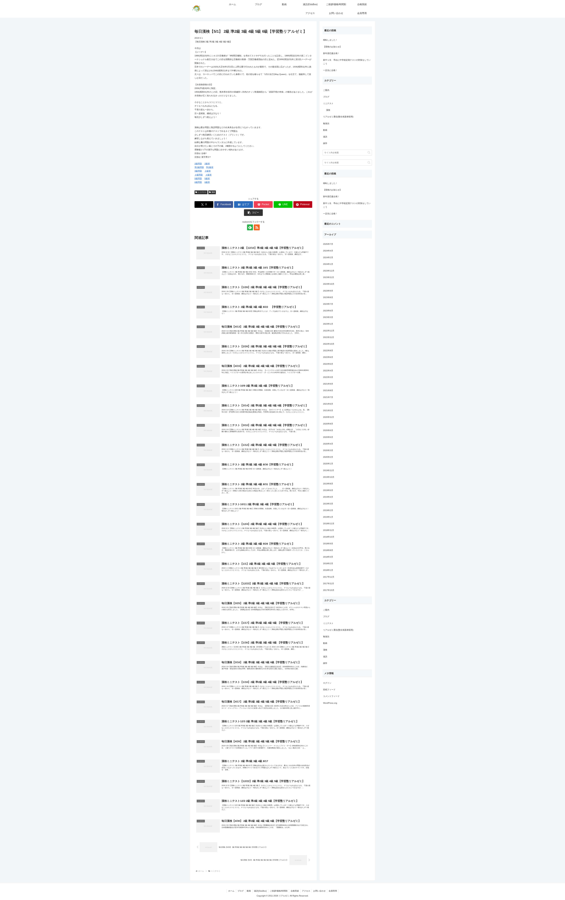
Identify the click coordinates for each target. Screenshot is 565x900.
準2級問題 (199, 167)
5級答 (207, 178)
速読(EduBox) (260, 891)
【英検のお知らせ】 (332, 47)
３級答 (208, 171)
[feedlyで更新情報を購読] (250, 227)
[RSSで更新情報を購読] (257, 227)
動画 (249, 891)
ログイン (327, 683)
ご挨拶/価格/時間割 (279, 891)
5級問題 (198, 178)
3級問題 (198, 171)
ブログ (240, 891)
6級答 (207, 182)
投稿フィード (329, 689)
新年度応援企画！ (331, 53)
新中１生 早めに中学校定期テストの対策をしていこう (346, 62)
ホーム (231, 891)
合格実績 (295, 891)
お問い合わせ (319, 891)
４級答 (208, 175)
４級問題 (199, 175)
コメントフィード (331, 696)
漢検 (213, 192)
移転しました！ (330, 40)
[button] (253, 212)
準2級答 (209, 167)
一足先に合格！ (330, 70)
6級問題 (198, 182)
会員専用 (333, 891)
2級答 (207, 163)
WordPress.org (330, 703)
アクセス (306, 891)
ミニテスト (202, 192)
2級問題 (198, 163)
